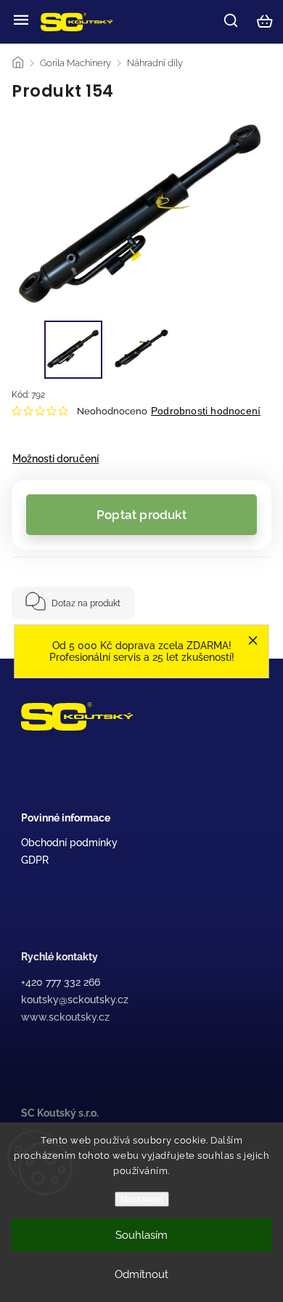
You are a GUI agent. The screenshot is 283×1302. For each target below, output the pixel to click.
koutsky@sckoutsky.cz (74, 999)
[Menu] (21, 21)
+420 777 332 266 (60, 982)
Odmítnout (141, 1274)
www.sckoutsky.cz (65, 1017)
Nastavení (141, 1199)
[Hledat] (231, 20)
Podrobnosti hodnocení (206, 411)
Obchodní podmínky (69, 842)
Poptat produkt (141, 514)
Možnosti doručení (55, 459)
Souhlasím (141, 1235)
